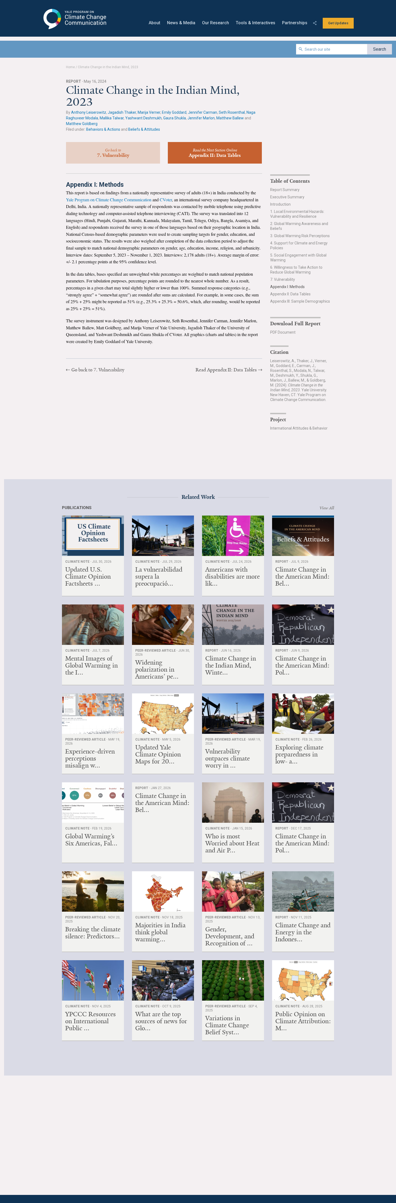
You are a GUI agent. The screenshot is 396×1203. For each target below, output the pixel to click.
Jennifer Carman (202, 112)
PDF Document (283, 332)
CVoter (166, 199)
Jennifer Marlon (201, 118)
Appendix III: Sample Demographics (300, 301)
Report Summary (285, 190)
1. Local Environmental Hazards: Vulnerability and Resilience (297, 214)
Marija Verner (149, 112)
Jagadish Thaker (122, 112)
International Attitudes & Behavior (299, 428)
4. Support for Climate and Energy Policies (299, 245)
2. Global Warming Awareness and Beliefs (299, 226)
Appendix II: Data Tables (290, 294)
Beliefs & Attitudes (144, 129)
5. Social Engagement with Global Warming (298, 257)
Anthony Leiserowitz (88, 112)
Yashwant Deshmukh (143, 118)
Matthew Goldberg (82, 124)
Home (70, 67)
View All (326, 508)
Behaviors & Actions (103, 129)
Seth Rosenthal (232, 112)
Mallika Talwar (112, 118)
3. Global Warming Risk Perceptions (300, 236)
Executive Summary (287, 197)
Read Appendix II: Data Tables (226, 370)
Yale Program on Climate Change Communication (74, 19)
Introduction (280, 204)
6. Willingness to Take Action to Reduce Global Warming (296, 269)
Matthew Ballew (230, 118)
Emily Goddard (174, 112)
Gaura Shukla (174, 118)
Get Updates (338, 23)
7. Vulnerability (282, 279)
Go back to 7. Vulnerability (97, 370)
